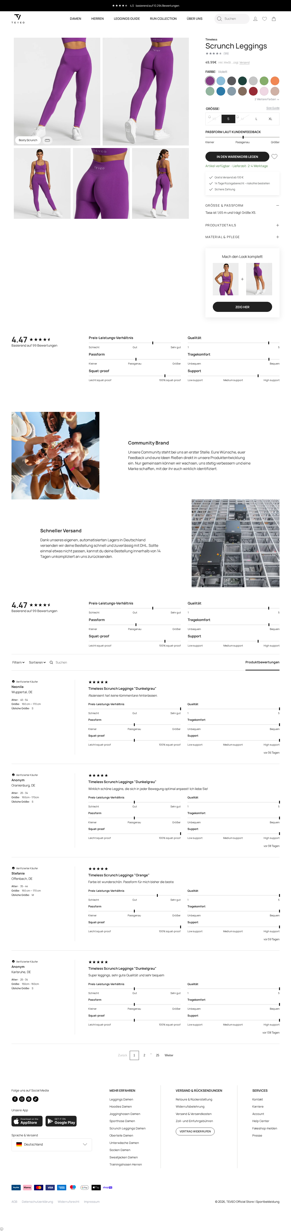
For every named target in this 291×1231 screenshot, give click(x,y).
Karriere (258, 1106)
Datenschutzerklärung (37, 1202)
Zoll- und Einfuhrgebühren (194, 1121)
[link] (273, 18)
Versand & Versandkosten (194, 1114)
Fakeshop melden (264, 1128)
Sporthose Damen (122, 1121)
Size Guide (272, 108)
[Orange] (275, 81)
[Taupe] (242, 91)
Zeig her (242, 307)
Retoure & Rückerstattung (194, 1099)
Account (258, 1114)
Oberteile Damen (121, 1135)
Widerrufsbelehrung (190, 1106)
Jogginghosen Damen (124, 1114)
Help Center (260, 1121)
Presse (257, 1135)
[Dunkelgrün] (242, 81)
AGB (14, 1202)
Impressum (92, 1202)
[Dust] (275, 91)
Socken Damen (119, 1150)
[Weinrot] (253, 91)
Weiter (169, 1055)
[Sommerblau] (220, 91)
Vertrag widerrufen (195, 1131)
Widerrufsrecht (68, 1202)
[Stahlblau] (231, 91)
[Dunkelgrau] (231, 81)
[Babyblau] (220, 81)
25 (157, 1055)
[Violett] (210, 81)
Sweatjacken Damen (123, 1157)
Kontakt (257, 1099)
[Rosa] (264, 91)
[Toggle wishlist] (274, 156)
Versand (244, 62)
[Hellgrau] (253, 81)
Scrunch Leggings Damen (127, 1128)
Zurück (122, 1055)
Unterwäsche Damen (124, 1143)
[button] (232, 19)
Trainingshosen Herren (125, 1164)
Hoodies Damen (120, 1106)
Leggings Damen (121, 1099)
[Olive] (264, 81)
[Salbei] (210, 91)
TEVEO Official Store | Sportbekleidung (252, 1202)
